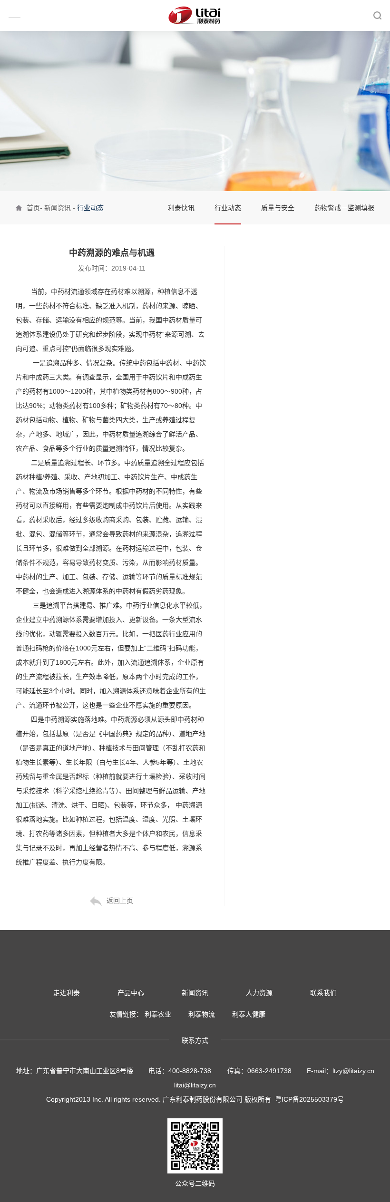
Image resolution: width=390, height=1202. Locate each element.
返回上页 (120, 900)
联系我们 (323, 993)
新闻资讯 (57, 208)
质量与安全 (277, 208)
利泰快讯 (181, 208)
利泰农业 (158, 1014)
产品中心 (130, 993)
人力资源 (259, 993)
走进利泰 (66, 993)
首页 (33, 208)
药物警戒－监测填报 (344, 208)
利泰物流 (201, 1014)
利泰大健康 (248, 1014)
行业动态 (227, 208)
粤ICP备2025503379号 (309, 1099)
